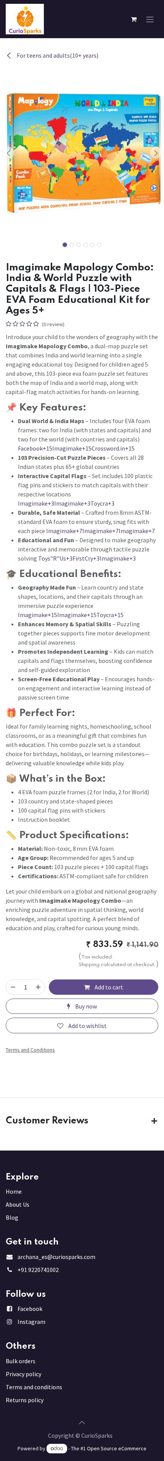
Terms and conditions (34, 1387)
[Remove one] (13, 987)
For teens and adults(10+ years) (57, 55)
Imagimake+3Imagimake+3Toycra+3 (66, 503)
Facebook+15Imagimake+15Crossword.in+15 (76, 448)
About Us (17, 1204)
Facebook (30, 1308)
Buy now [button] (85, 1006)
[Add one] (38, 987)
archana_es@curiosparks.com (56, 1257)
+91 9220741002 (38, 1270)
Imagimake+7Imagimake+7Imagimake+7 (100, 531)
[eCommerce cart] (133, 19)
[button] (8, 153)
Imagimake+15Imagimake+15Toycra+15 (71, 615)
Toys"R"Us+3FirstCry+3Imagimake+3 (87, 558)
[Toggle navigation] (149, 19)
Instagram (31, 1321)
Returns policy (24, 1400)
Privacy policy (23, 1374)
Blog (12, 1217)
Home (14, 1191)
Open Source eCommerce (116, 1448)
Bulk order (19, 1361)
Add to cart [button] (108, 987)
